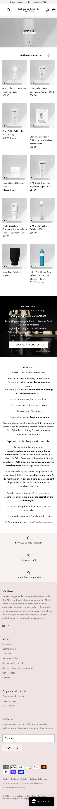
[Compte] (47, 10)
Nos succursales (10, 658)
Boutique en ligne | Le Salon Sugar (22, 796)
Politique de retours (10, 783)
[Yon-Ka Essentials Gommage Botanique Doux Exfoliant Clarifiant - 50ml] (14, 210)
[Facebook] (3, 626)
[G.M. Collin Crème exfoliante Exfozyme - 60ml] (42, 72)
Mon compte (8, 705)
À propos (7, 644)
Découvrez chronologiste (28, 344)
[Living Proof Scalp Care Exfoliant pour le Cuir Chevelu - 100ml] (42, 256)
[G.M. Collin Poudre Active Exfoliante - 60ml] (14, 72)
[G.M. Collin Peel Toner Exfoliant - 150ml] (42, 210)
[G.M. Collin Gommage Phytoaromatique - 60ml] (42, 167)
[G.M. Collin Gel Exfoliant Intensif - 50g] (14, 115)
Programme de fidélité (13, 696)
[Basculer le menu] (3, 10)
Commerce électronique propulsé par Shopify (24, 797)
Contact (6, 677)
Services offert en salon (13, 663)
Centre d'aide (9, 648)
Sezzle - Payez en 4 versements (17, 668)
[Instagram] (8, 626)
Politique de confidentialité (31, 783)
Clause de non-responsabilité (13, 787)
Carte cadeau (8, 672)
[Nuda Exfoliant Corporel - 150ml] (14, 167)
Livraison (6, 653)
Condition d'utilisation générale (14, 779)
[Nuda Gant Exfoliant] (14, 256)
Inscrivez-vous (9, 701)
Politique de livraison (38, 779)
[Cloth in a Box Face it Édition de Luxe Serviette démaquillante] (42, 115)
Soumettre (12, 747)
